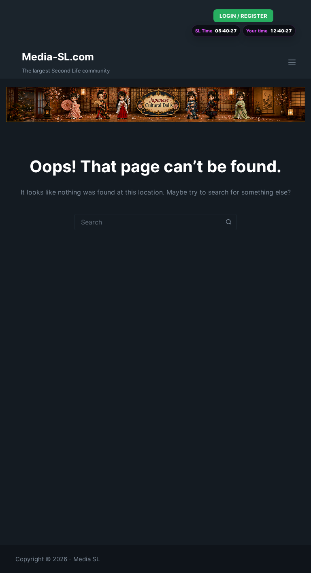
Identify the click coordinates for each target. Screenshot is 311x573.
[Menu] (292, 62)
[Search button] (228, 222)
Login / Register (243, 16)
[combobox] (148, 222)
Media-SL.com (58, 57)
